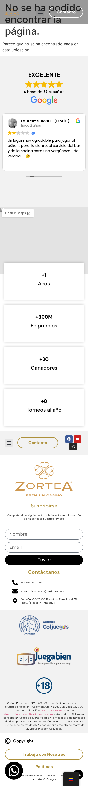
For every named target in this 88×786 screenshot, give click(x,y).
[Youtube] (77, 439)
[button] (40, 12)
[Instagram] (73, 446)
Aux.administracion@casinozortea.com (28, 714)
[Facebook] (69, 439)
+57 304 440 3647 (53, 710)
